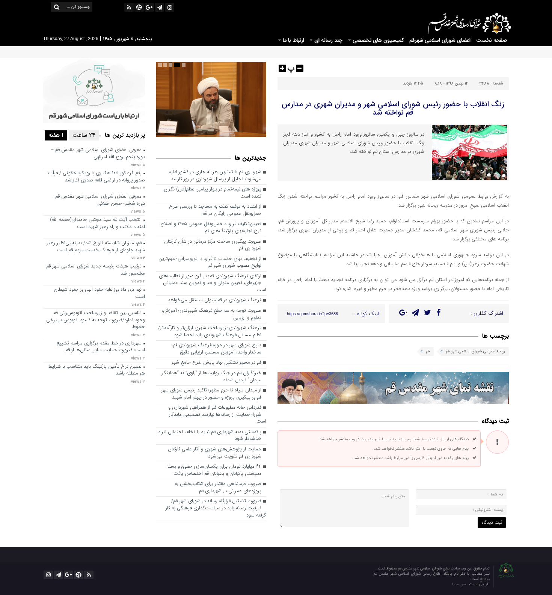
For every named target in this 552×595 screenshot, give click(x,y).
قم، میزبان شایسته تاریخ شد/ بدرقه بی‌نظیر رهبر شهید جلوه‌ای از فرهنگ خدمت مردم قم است (96, 247)
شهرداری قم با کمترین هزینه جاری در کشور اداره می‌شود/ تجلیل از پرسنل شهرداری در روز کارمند (215, 176)
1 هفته (55, 135)
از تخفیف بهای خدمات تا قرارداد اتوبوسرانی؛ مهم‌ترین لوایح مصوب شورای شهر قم (209, 262)
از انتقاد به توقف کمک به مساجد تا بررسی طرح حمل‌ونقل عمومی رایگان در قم (215, 210)
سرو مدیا (459, 584)
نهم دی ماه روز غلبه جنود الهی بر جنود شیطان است (99, 293)
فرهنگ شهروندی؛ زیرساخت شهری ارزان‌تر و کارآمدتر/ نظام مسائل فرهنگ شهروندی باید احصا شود (209, 332)
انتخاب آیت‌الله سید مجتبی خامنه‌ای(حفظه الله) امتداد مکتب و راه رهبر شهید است (97, 223)
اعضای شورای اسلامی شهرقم (440, 40)
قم (428, 351)
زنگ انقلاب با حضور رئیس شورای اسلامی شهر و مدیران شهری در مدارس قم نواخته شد (393, 108)
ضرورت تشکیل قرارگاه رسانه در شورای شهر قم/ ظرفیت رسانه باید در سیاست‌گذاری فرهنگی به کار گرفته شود (216, 508)
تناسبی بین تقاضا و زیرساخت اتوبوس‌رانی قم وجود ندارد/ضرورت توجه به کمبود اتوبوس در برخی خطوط (95, 320)
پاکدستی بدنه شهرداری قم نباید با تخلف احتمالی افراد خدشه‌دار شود (209, 436)
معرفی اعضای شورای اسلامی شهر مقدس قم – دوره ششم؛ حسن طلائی (98, 200)
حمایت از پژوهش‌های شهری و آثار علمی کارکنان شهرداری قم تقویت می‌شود (214, 453)
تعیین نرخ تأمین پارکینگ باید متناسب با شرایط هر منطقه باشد (96, 370)
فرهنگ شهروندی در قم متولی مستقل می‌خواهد (214, 300)
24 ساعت (83, 135)
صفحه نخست (491, 40)
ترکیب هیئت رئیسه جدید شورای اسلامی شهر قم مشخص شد (95, 270)
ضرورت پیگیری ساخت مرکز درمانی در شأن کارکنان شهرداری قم (212, 245)
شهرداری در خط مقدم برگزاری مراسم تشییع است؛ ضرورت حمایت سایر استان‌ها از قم (100, 347)
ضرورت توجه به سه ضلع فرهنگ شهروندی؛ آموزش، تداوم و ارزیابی (211, 314)
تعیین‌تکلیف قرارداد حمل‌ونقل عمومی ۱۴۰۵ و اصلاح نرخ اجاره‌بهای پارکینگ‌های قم (210, 227)
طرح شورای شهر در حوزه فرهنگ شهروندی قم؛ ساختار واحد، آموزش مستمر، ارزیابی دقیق (216, 349)
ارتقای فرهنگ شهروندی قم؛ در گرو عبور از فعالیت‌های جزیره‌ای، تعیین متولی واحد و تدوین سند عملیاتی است (212, 283)
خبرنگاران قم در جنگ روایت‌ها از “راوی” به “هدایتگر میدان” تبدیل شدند (211, 377)
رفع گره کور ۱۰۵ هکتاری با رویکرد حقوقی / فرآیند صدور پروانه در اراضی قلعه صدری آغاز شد (96, 177)
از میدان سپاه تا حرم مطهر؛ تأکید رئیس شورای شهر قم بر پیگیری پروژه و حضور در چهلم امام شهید (211, 394)
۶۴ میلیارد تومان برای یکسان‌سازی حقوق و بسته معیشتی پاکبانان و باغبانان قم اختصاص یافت (213, 470)
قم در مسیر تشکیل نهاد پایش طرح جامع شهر (216, 362)
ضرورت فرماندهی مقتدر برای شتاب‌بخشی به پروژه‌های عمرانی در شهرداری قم (218, 487)
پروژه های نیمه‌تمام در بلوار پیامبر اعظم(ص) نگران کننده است (212, 193)
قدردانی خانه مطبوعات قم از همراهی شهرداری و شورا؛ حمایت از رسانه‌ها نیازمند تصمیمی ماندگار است (217, 414)
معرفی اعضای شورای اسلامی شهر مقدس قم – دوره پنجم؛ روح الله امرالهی (98, 153)
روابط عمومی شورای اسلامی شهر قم (475, 351)
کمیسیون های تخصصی (378, 40)
